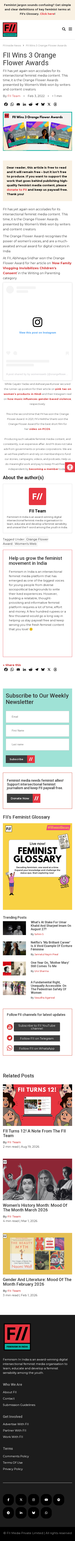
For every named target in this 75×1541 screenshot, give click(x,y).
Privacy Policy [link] (13, 1469)
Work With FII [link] (13, 1437)
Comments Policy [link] (16, 1456)
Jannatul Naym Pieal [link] (46, 954)
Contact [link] (9, 1398)
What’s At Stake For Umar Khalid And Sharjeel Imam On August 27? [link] (51, 925)
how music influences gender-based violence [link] (39, 398)
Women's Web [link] (26, 544)
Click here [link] (47, 13)
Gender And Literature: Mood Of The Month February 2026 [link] (37, 1282)
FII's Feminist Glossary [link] (26, 817)
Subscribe (16, 759)
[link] (70, 467)
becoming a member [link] (43, 468)
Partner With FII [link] (14, 1430)
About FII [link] (10, 1392)
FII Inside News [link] (12, 45)
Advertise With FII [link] (16, 1424)
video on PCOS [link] (39, 428)
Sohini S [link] (38, 934)
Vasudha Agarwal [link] (44, 997)
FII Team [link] (14, 96)
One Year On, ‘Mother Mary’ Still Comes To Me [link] (50, 964)
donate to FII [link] (17, 189)
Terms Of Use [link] (13, 1462)
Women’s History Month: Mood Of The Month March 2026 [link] (35, 1207)
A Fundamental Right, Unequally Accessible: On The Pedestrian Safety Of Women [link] (48, 987)
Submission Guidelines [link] (19, 1405)
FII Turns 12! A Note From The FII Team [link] (34, 1133)
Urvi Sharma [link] (41, 971)
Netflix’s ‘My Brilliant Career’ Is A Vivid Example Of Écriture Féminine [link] (51, 946)
